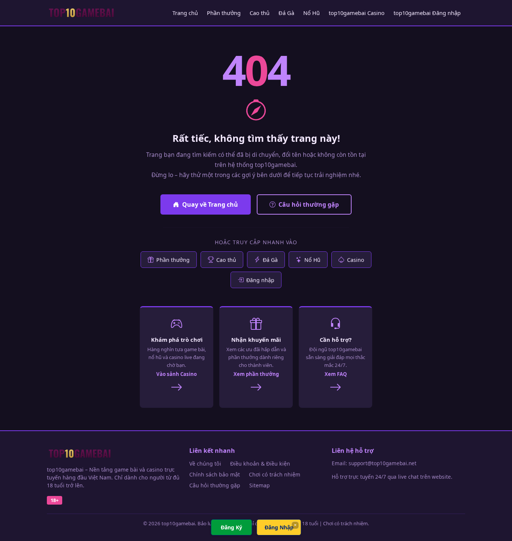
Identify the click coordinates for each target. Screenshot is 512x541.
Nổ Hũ (311, 13)
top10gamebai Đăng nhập (427, 13)
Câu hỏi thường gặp (308, 204)
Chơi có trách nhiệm (274, 474)
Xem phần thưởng (256, 374)
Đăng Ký (231, 527)
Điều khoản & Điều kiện (260, 463)
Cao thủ (259, 13)
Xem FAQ (336, 374)
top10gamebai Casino (357, 13)
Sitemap (259, 485)
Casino (355, 259)
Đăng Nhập (279, 527)
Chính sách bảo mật (214, 474)
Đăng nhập (260, 280)
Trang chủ (185, 13)
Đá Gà (286, 13)
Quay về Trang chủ (210, 204)
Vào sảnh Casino (176, 374)
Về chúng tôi (205, 463)
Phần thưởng (224, 13)
